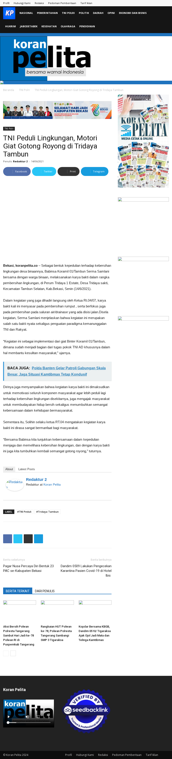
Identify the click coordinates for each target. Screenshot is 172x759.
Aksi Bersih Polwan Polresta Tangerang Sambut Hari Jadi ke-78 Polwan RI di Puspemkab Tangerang (18, 635)
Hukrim (10, 26)
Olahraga (68, 26)
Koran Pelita (52, 484)
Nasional (26, 13)
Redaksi (39, 3)
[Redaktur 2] (15, 485)
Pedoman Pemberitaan (62, 3)
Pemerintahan (47, 13)
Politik (84, 13)
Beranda (8, 90)
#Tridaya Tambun (47, 511)
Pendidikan (87, 26)
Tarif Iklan (86, 3)
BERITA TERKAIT (18, 591)
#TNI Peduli (24, 511)
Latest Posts (26, 469)
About (9, 469)
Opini (111, 13)
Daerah (98, 13)
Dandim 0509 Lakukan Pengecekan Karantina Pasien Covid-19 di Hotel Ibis (86, 570)
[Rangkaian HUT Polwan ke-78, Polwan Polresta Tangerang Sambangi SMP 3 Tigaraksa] (57, 611)
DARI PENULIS (45, 591)
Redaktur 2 (20, 161)
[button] (163, 13)
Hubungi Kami (22, 3)
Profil (6, 3)
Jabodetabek (28, 26)
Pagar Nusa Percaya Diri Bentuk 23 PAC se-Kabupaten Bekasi (28, 568)
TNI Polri (68, 13)
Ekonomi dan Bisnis (133, 13)
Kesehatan (49, 26)
